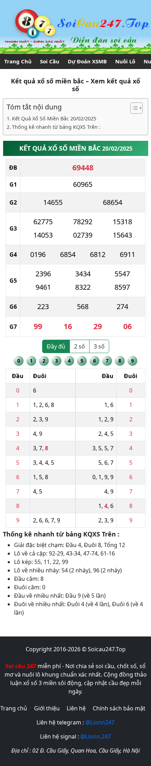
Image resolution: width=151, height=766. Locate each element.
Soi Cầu (49, 61)
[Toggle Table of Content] (133, 108)
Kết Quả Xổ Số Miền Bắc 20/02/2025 (54, 118)
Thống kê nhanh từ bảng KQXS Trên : (56, 127)
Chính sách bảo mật (119, 708)
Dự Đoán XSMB (87, 61)
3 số (99, 346)
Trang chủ (13, 708)
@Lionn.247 (95, 736)
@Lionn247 (99, 722)
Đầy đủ (56, 346)
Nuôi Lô (125, 61)
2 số (79, 346)
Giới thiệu (47, 708)
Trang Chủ (18, 61)
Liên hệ (76, 708)
